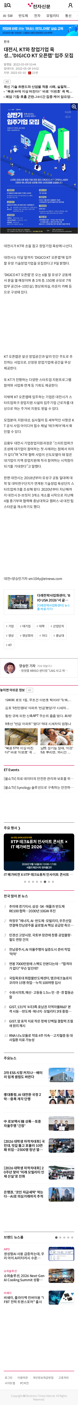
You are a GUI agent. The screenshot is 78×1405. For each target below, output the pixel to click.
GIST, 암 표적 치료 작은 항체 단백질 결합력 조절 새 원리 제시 (41, 1023)
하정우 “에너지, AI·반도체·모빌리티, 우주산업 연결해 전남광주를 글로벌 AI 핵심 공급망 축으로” (40, 923)
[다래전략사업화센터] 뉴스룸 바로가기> (53, 607)
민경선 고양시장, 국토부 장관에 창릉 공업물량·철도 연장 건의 (40, 937)
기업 (11, 626)
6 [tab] (45, 882)
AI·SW (7, 16)
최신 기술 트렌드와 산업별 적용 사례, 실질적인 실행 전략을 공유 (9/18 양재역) (37, 87)
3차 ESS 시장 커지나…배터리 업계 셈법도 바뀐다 (23, 1075)
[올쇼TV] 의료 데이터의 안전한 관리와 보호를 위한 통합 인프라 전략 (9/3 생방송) (39, 779)
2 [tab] (29, 882)
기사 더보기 (44, 666)
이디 (44, 636)
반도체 (23, 16)
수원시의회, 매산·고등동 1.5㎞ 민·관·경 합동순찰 (41, 995)
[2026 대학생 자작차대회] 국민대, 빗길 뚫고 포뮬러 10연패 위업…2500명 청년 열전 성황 (24, 1147)
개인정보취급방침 (43, 1378)
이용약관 (22, 1378)
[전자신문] (39, 5)
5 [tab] (41, 882)
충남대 (60, 636)
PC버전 (24, 1383)
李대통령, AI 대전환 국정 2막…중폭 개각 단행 (22, 1097)
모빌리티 (52, 16)
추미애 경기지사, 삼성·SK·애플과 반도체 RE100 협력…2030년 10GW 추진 (37, 909)
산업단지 (58, 626)
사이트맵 (10, 1383)
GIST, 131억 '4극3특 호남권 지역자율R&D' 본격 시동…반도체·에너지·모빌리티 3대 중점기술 (40, 1009)
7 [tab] (49, 882)
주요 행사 (12, 828)
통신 (68, 16)
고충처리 (63, 1378)
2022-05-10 (24, 73)
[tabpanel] (39, 856)
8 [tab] (53, 882)
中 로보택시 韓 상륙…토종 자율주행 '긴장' (22, 1123)
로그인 (8, 1378)
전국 (6, 42)
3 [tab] (33, 882)
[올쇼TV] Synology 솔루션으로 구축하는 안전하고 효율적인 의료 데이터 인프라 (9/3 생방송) (39, 788)
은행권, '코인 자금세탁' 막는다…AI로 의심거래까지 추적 (23, 1194)
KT (10, 645)
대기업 (26, 626)
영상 (11, 636)
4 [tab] (37, 882)
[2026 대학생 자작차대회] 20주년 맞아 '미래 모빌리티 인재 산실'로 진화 (24, 1172)
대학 (41, 626)
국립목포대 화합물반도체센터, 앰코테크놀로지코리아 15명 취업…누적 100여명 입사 (40, 980)
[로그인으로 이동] (70, 5)
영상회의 (28, 636)
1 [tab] (25, 882)
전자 (37, 16)
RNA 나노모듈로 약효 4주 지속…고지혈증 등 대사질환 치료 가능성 (41, 1038)
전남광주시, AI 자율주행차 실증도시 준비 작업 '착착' (39, 952)
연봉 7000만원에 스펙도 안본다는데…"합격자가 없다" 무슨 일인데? (40, 966)
